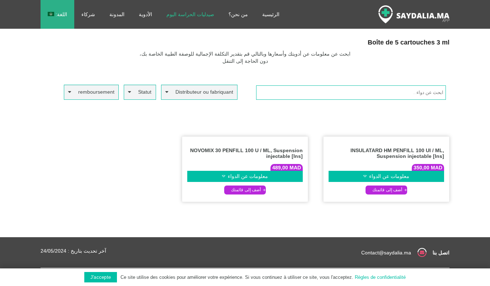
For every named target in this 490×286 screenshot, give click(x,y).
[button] (386, 190)
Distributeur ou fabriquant (204, 92)
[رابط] (413, 14)
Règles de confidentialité (380, 277)
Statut (144, 92)
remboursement (96, 92)
